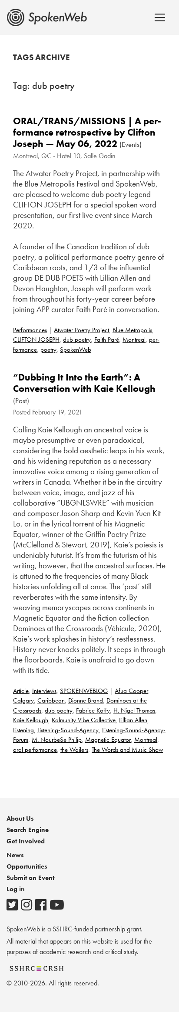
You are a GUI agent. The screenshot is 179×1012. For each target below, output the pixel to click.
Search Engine (28, 829)
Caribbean (51, 700)
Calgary (23, 700)
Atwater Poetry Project (81, 330)
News (15, 855)
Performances (30, 330)
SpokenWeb (75, 349)
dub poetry (77, 339)
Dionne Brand (85, 700)
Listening (23, 730)
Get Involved (26, 841)
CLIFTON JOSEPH (36, 339)
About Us (20, 818)
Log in (16, 889)
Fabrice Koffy (93, 710)
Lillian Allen (133, 720)
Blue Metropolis (132, 330)
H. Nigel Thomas (134, 710)
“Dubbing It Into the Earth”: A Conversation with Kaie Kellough (84, 382)
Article (21, 690)
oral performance (35, 749)
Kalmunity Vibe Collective (84, 720)
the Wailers (74, 749)
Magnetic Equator (108, 739)
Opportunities (27, 866)
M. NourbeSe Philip (57, 739)
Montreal (134, 339)
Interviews (44, 690)
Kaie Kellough (30, 720)
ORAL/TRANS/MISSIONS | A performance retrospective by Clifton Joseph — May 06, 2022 (87, 132)
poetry (48, 349)
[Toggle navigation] (160, 17)
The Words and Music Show (127, 749)
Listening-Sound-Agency (68, 730)
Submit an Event (30, 877)
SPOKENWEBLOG (84, 690)
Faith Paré (106, 339)
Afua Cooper (131, 690)
